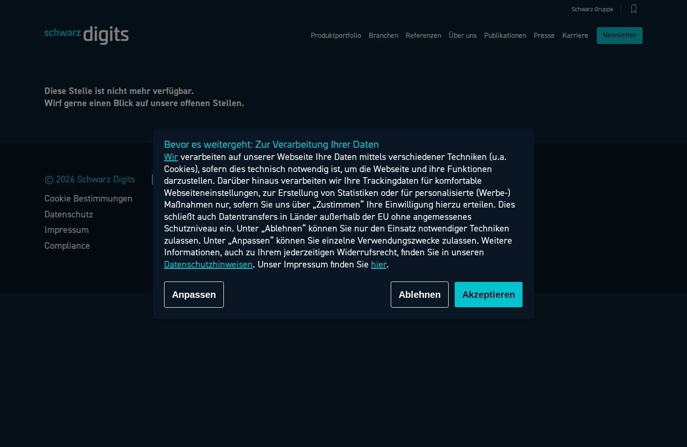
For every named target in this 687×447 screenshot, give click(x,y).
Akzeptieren (488, 294)
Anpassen (194, 294)
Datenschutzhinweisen (208, 264)
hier (378, 264)
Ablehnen (420, 294)
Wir (171, 157)
